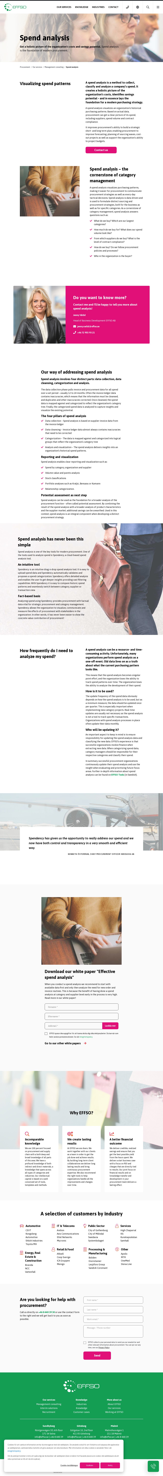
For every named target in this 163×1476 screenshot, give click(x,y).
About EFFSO (114, 1404)
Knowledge (81, 7)
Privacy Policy (103, 1348)
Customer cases (81, 1412)
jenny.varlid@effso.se (88, 326)
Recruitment (48, 1412)
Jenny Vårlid (79, 315)
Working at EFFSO (114, 1412)
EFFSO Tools (117, 774)
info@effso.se (42, 1437)
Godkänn (89, 1465)
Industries (98, 7)
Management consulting (48, 1404)
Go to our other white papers (63, 1043)
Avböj (110, 1465)
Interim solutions (49, 1408)
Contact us (101, 150)
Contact (113, 7)
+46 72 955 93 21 (86, 332)
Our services (64, 7)
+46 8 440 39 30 (47, 1312)
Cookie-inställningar (69, 1465)
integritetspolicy (14, 1451)
